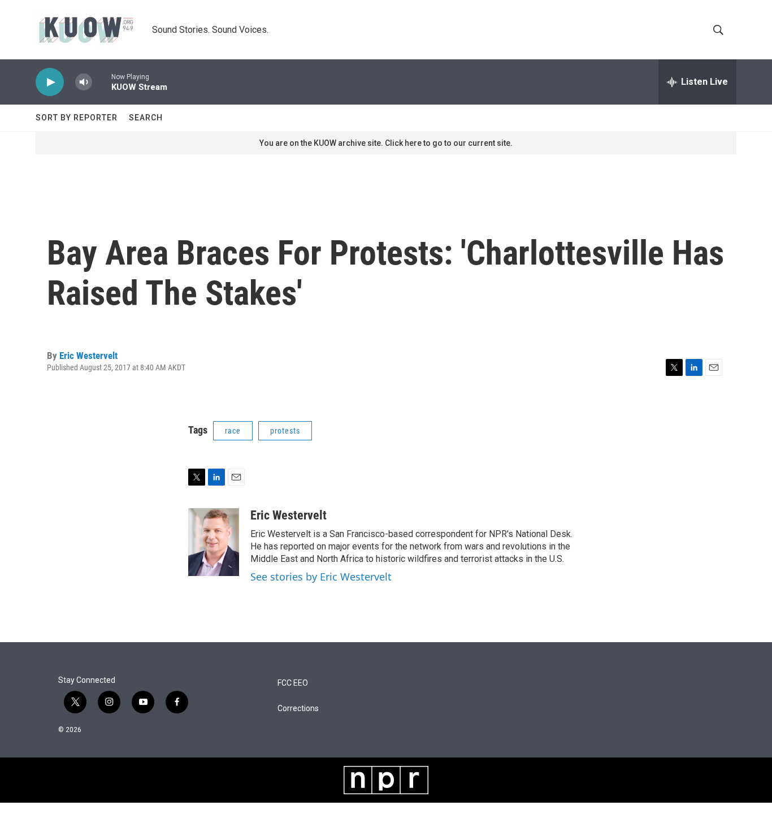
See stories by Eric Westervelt (321, 576)
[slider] (101, 82)
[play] (50, 82)
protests (285, 430)
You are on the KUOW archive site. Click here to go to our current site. (386, 143)
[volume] (83, 82)
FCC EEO (292, 683)
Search (146, 117)
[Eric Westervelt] (213, 542)
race (233, 430)
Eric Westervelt (88, 355)
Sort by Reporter (77, 117)
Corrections (298, 708)
